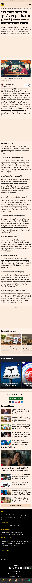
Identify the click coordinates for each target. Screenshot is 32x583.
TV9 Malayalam (4, 546)
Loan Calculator (6, 529)
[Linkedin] (22, 402)
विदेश (21, 517)
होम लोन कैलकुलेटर (5, 533)
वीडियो (14, 526)
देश (17, 517)
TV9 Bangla (3, 543)
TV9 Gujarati (10, 543)
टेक (24, 517)
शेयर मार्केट (8, 515)
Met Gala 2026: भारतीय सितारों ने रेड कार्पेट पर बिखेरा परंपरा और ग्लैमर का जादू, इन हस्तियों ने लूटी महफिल (21, 492)
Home (2, 9)
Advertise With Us (17, 554)
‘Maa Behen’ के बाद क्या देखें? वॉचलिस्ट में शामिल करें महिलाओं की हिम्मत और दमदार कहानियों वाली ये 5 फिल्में (14, 469)
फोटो (10, 526)
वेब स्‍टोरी (20, 526)
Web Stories (7, 359)
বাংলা (25, 1)
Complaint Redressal (18, 557)
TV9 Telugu (19, 541)
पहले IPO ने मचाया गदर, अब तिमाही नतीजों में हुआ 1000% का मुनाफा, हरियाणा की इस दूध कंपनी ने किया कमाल (21, 427)
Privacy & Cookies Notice (6, 557)
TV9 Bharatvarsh (4, 541)
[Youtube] (19, 402)
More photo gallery (15, 505)
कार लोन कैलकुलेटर (5, 535)
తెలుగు (13, 1)
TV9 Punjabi (17, 543)
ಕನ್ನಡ (9, 1)
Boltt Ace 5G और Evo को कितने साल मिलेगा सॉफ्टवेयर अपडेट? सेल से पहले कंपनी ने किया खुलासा (21, 435)
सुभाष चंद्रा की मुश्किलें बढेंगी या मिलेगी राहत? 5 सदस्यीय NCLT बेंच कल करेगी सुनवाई (21, 411)
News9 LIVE (16, 546)
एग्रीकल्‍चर (3, 520)
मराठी (17, 1)
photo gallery (8, 447)
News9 (5, 1)
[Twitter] (10, 402)
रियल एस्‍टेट (12, 517)
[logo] (2, 4)
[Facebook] (10, 568)
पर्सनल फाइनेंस (15, 515)
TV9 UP (10, 546)
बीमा (2, 517)
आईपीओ (7, 517)
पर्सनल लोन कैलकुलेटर (16, 533)
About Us (9, 554)
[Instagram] (16, 402)
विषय (6, 526)
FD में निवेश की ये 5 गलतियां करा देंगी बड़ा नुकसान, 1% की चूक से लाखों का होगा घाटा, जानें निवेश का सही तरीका (21, 500)
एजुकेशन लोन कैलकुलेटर (17, 535)
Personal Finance (9, 9)
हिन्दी (2, 1)
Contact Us (3, 554)
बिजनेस (2, 515)
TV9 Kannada (26, 541)
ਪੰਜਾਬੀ (28, 1)
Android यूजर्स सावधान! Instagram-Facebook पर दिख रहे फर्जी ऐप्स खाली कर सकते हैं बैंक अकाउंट (21, 442)
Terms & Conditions (5, 560)
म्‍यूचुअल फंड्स (23, 515)
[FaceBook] (13, 402)
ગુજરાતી (21, 1)
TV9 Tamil (23, 543)
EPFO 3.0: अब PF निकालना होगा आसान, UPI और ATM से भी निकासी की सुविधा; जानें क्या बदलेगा (21, 419)
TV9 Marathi (12, 541)
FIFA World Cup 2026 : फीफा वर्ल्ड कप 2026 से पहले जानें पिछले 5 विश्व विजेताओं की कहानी (21, 477)
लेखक (2, 526)
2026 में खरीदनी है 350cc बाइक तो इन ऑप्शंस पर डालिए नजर (21, 484)
